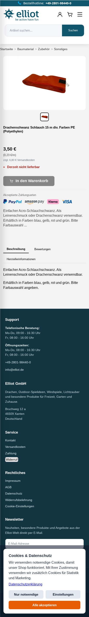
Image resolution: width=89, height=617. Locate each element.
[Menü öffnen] (80, 14)
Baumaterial (25, 49)
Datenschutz (13, 493)
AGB (8, 487)
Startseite (6, 49)
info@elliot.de (14, 369)
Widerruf (11, 459)
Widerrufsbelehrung (18, 500)
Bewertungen (42, 249)
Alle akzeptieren (44, 605)
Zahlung (10, 453)
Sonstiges (60, 49)
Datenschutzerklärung (25, 584)
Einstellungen (63, 594)
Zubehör (44, 49)
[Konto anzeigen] (60, 14)
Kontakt (10, 440)
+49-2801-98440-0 (18, 362)
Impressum (13, 480)
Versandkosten (15, 446)
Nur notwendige (26, 594)
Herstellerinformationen (21, 259)
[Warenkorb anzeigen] (70, 14)
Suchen (73, 30)
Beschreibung (16, 249)
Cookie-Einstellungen (19, 506)
